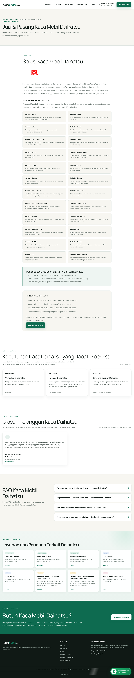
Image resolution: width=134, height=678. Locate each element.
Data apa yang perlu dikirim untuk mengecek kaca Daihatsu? (93, 488)
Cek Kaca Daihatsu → (35, 325)
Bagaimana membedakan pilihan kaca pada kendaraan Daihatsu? (93, 497)
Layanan (62, 645)
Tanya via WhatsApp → (121, 617)
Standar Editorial (65, 660)
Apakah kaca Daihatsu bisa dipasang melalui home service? (93, 507)
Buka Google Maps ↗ (97, 654)
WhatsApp (125, 4)
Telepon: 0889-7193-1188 (98, 651)
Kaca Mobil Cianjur (65, 654)
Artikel (62, 651)
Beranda (5, 19)
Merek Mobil (14, 19)
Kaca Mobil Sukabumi (66, 657)
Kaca (11, 4)
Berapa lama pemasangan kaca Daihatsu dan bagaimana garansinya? (93, 517)
